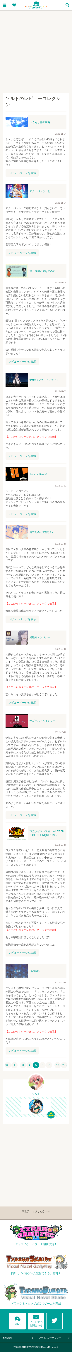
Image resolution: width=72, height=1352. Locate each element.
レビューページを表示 (22, 173)
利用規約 (7, 1337)
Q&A (17, 1320)
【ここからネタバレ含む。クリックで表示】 (31, 436)
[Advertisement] (36, 50)
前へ (8, 1065)
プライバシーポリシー (50, 1337)
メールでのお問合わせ (36, 1320)
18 (57, 1065)
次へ (64, 1065)
